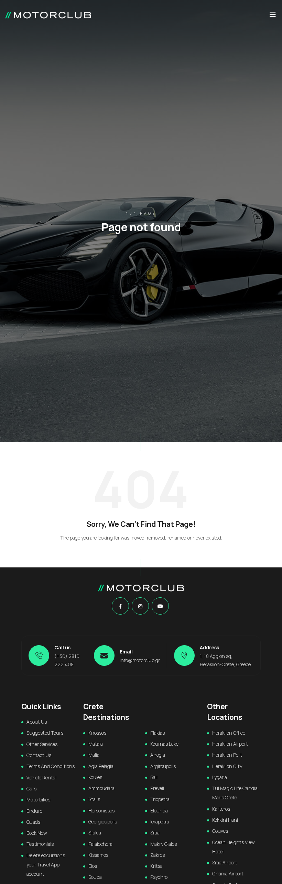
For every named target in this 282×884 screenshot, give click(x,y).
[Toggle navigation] (272, 16)
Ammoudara (101, 788)
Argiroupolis (163, 766)
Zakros (157, 855)
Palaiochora (100, 844)
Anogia (157, 755)
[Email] (104, 655)
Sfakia (94, 832)
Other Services (41, 744)
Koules (95, 777)
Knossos (97, 732)
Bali (154, 777)
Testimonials (40, 844)
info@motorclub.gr (140, 660)
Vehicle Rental (41, 777)
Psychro (158, 877)
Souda (95, 877)
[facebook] (120, 606)
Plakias (157, 732)
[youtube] (160, 606)
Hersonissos (101, 810)
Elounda (159, 810)
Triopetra (160, 799)
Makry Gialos (163, 844)
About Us (36, 721)
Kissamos (98, 855)
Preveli (157, 788)
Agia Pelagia (100, 766)
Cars (31, 788)
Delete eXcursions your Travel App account (45, 864)
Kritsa (156, 866)
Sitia (155, 832)
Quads (33, 822)
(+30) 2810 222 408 (66, 660)
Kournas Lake (164, 744)
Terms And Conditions (50, 766)
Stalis (94, 799)
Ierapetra (159, 821)
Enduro (34, 811)
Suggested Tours (44, 732)
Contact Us (38, 755)
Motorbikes (38, 799)
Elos (92, 866)
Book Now (36, 833)
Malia (93, 755)
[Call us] (39, 655)
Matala (95, 744)
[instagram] (140, 606)
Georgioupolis (102, 821)
